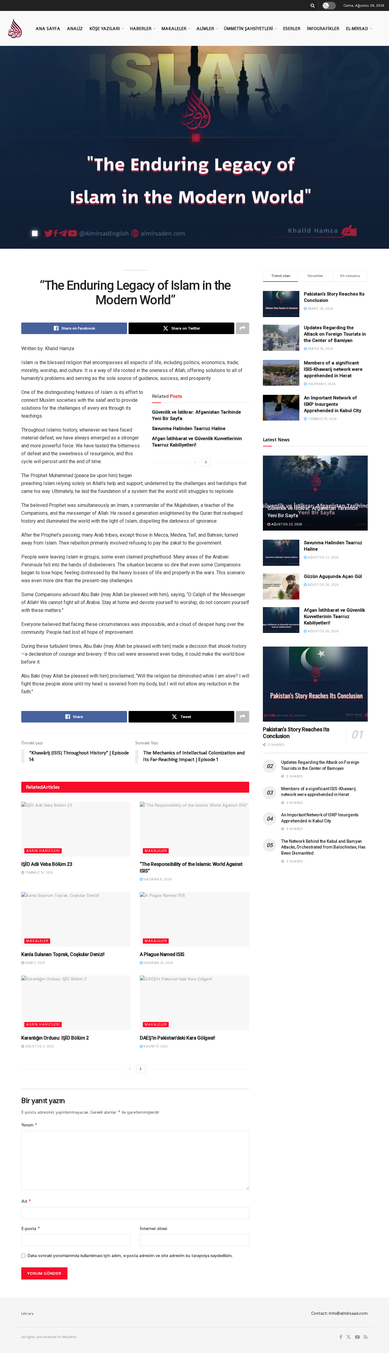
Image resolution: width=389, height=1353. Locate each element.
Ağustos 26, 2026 (323, 585)
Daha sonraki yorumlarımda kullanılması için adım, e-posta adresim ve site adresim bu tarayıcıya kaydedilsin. (129, 1255)
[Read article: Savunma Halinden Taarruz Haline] (281, 553)
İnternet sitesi (153, 1228)
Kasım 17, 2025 (155, 1046)
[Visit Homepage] (15, 28)
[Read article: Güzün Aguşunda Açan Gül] (281, 586)
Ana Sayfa (48, 28)
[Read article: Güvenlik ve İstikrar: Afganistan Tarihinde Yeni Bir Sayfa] (315, 493)
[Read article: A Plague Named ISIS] (194, 919)
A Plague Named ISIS (162, 954)
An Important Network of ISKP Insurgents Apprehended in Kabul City (332, 404)
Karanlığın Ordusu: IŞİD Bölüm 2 (55, 1038)
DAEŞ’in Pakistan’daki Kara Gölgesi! (177, 1038)
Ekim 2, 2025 (34, 963)
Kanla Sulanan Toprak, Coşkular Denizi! (63, 954)
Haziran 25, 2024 (158, 963)
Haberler (140, 28)
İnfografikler (323, 28)
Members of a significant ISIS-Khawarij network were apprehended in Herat (333, 369)
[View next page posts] (206, 462)
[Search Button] (313, 5)
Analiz (75, 28)
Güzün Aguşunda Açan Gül (333, 576)
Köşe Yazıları (104, 28)
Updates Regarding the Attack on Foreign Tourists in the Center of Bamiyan (335, 334)
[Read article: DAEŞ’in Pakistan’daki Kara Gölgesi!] (194, 1002)
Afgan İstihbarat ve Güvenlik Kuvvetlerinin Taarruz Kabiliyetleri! (334, 616)
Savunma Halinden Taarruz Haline (188, 428)
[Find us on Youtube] (357, 1337)
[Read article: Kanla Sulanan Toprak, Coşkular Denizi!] (76, 919)
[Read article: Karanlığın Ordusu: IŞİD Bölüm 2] (76, 1002)
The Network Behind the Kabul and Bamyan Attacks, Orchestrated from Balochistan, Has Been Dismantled (323, 847)
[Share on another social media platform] (242, 328)
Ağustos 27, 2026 (286, 524)
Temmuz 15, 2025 (38, 872)
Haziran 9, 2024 (157, 879)
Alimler (205, 28)
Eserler (291, 28)
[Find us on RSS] (366, 1337)
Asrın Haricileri (43, 851)
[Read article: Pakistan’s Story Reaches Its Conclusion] (315, 684)
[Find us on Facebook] (340, 1337)
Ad (26, 1201)
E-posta (30, 1228)
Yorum (29, 1125)
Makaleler (173, 28)
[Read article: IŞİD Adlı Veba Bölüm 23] (76, 829)
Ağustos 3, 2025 (39, 1046)
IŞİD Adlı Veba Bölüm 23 (46, 864)
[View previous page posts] (195, 462)
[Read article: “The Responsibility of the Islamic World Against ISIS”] (194, 829)
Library (27, 1313)
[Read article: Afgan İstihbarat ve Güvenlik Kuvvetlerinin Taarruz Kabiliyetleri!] (281, 620)
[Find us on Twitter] (348, 1337)
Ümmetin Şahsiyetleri (248, 28)
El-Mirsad (357, 28)
